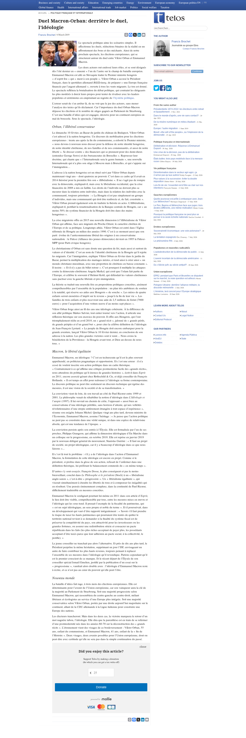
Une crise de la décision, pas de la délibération (177, 152)
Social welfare (149, 7)
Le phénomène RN (163, 241)
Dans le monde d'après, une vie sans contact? (176, 115)
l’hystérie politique (123, 98)
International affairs (78, 7)
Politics (134, 7)
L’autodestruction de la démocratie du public (175, 252)
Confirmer (197, 71)
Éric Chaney (182, 237)
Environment (144, 2)
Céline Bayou (165, 161)
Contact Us (160, 315)
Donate (101, 687)
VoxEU (158, 338)
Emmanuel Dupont (161, 155)
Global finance (46, 7)
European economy (165, 2)
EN (198, 2)
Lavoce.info (160, 335)
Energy (130, 2)
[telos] (181, 18)
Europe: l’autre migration (166, 128)
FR (205, 2)
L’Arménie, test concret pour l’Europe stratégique (177, 291)
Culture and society (74, 2)
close (143, 646)
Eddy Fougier (185, 175)
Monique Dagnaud (178, 202)
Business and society (49, 2)
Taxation (164, 7)
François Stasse (170, 188)
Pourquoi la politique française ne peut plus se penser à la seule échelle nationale (176, 215)
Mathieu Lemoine (161, 294)
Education (93, 2)
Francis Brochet (46, 34)
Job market (120, 7)
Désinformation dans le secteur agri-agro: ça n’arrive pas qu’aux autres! (175, 173)
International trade (101, 7)
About (184, 311)
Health (60, 7)
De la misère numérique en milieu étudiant (174, 122)
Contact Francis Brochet (193, 49)
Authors (158, 311)
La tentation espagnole (165, 237)
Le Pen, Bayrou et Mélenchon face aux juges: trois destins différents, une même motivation (178, 206)
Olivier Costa (198, 208)
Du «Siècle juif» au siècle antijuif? (170, 265)
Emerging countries (112, 2)
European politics (188, 2)
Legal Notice (187, 315)
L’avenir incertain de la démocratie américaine (176, 258)
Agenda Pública (189, 335)
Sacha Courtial (195, 217)
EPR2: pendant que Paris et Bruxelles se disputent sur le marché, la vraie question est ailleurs (178, 277)
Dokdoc (158, 342)
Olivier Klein (169, 181)
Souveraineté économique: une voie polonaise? (177, 231)
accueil (42, 13)
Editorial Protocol (163, 319)
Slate (183, 338)
